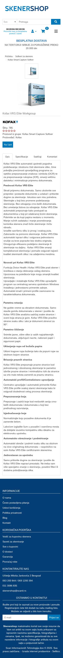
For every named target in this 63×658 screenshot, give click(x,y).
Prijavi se (54, 617)
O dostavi (8, 551)
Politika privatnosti (12, 512)
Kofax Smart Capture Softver (21, 60)
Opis (7, 156)
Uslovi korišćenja (11, 507)
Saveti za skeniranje (13, 541)
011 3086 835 (10, 585)
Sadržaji (37, 156)
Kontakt (7, 522)
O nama (7, 497)
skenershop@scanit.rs (14, 590)
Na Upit (8, 144)
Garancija (8, 556)
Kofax (19, 137)
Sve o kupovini (10, 546)
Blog (5, 517)
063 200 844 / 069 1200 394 (15, 29)
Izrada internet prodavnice (36, 651)
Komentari (52, 156)
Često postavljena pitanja (16, 502)
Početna (9, 56)
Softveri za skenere (24, 56)
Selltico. (56, 651)
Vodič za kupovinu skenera (17, 536)
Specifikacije (21, 156)
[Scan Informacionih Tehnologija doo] (27, 9)
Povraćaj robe (10, 561)
